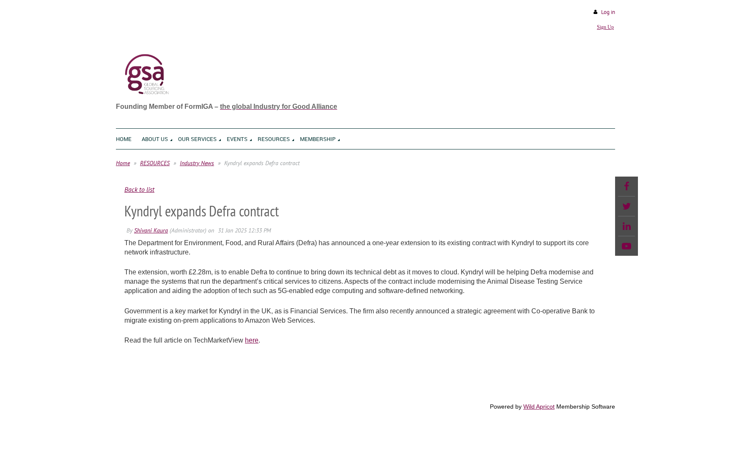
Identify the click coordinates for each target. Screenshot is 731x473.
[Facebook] (626, 186)
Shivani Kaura (151, 230)
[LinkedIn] (626, 226)
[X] (626, 206)
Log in (608, 12)
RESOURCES (155, 163)
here (251, 340)
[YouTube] (626, 246)
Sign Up (605, 27)
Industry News (197, 163)
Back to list (139, 189)
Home (123, 163)
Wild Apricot (539, 406)
